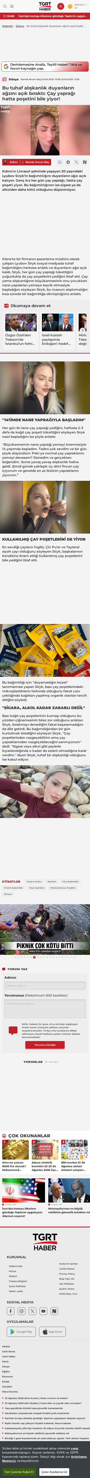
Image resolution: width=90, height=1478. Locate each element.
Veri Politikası (66, 1283)
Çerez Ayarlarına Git (54, 1472)
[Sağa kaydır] (83, 331)
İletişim (13, 1276)
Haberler (7, 26)
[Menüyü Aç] (12, 6)
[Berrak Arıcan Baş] (5, 162)
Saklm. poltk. (16, 1291)
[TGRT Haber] (45, 6)
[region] (45, 1459)
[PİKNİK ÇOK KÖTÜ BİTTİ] (45, 929)
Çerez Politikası (17, 1286)
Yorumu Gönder (45, 1045)
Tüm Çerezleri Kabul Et (19, 1472)
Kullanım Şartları (68, 1263)
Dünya (20, 26)
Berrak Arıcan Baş (37, 162)
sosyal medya (48, 263)
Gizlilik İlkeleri (67, 1268)
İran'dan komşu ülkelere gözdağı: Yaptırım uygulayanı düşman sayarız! (53, 16)
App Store (55, 1331)
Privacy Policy (67, 1273)
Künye (12, 1271)
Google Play (24, 1331)
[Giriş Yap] (60, 6)
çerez (74, 1448)
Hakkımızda (15, 1266)
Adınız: (10, 977)
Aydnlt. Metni (66, 1288)
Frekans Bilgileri (18, 1281)
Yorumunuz (36, 995)
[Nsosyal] (85, 162)
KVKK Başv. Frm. (68, 1293)
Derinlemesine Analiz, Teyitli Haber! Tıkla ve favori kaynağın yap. (46, 66)
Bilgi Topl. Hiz (66, 1278)
